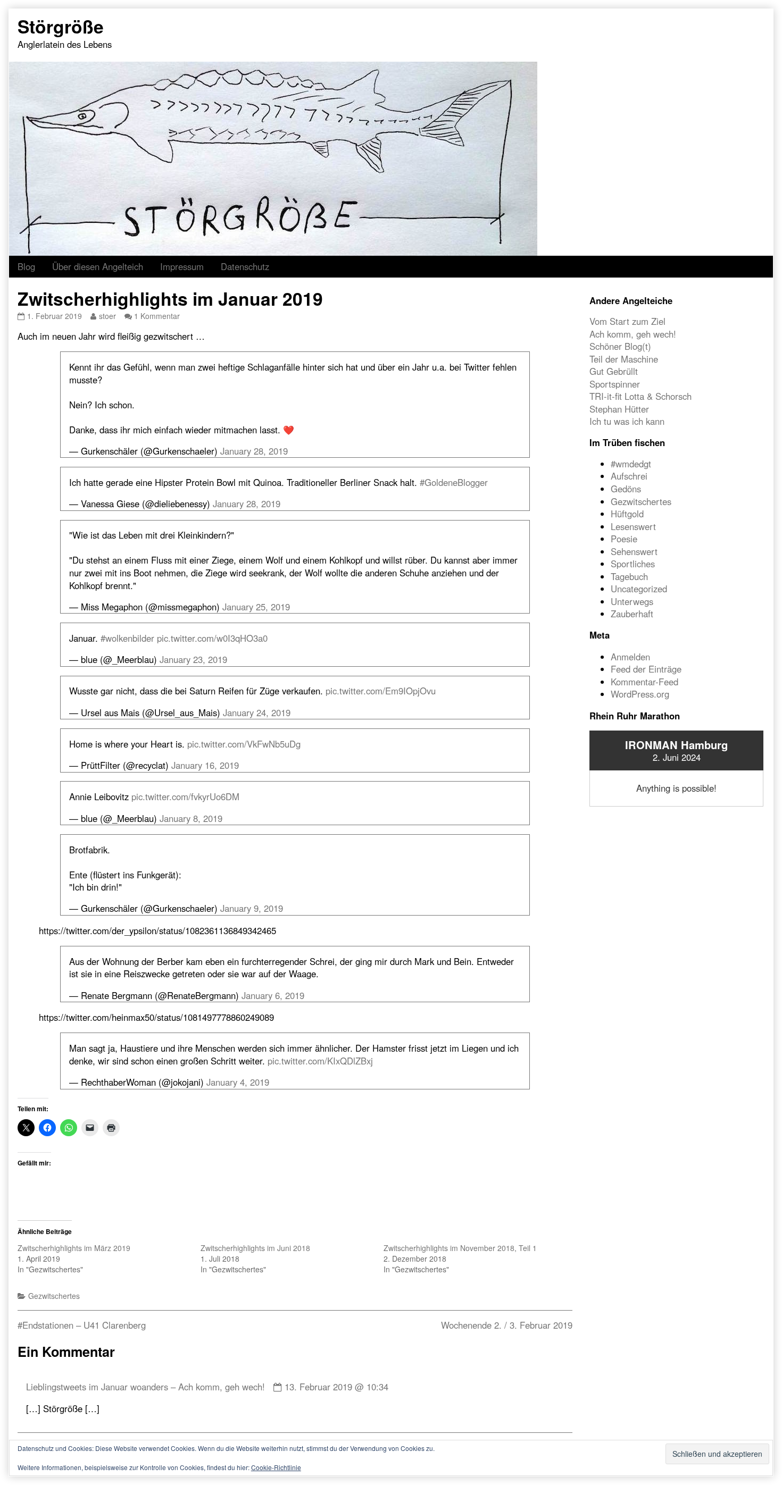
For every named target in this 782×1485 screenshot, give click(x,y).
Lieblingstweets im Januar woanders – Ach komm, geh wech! (145, 1386)
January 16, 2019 (205, 765)
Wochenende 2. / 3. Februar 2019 (506, 1325)
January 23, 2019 (193, 659)
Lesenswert (633, 526)
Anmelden (630, 656)
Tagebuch (629, 576)
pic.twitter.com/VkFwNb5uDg (244, 743)
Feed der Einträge (646, 668)
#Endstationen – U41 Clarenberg (82, 1325)
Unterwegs (632, 601)
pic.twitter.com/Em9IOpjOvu (381, 690)
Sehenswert (634, 551)
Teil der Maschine (623, 359)
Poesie (624, 538)
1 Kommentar (157, 316)
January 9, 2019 (251, 908)
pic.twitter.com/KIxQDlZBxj (320, 1060)
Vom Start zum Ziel (627, 321)
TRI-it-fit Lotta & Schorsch (640, 396)
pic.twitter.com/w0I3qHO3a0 (212, 638)
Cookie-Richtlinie (276, 1467)
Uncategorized (639, 588)
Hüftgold (627, 513)
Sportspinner (614, 383)
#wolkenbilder (127, 638)
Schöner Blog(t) (620, 346)
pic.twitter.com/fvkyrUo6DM (185, 796)
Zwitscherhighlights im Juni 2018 (255, 1248)
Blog (26, 266)
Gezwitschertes (54, 1295)
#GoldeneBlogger (454, 482)
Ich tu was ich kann (626, 421)
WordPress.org (640, 693)
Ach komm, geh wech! (632, 334)
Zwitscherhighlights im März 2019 (74, 1248)
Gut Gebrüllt (613, 371)
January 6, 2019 (273, 995)
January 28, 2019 (254, 450)
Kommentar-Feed (644, 681)
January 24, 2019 (256, 712)
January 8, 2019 (191, 818)
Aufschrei (629, 475)
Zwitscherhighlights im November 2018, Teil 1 (460, 1248)
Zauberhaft (632, 613)
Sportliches (633, 563)
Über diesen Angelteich (97, 266)
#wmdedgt (631, 463)
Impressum (182, 266)
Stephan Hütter (619, 408)
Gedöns (626, 488)
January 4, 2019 (237, 1082)
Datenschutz (245, 266)
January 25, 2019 (256, 606)
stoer (107, 316)
